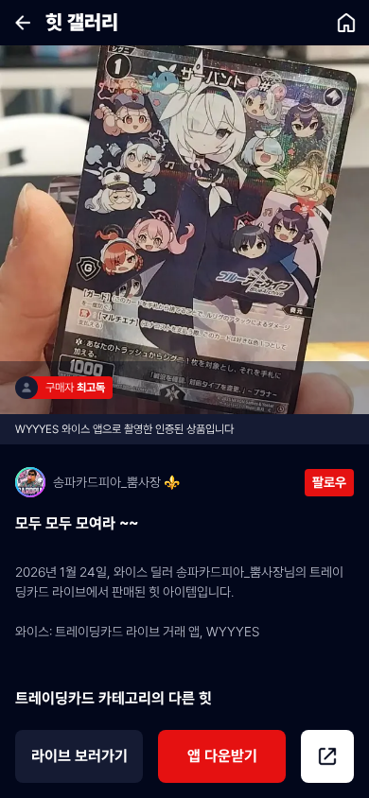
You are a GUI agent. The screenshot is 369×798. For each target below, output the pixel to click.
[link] (346, 22)
